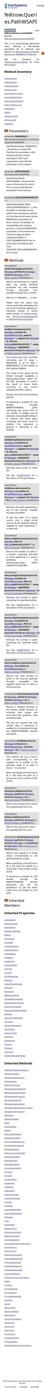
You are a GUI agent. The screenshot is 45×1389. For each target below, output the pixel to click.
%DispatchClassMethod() (15, 1089)
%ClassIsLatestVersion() (14, 1077)
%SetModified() (11, 1160)
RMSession (9, 991)
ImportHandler (10, 965)
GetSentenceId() (11, 116)
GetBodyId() (9, 1190)
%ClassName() (10, 1081)
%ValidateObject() (12, 1164)
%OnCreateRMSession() (14, 1141)
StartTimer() (9, 1326)
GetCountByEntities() (13, 97)
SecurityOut (9, 1029)
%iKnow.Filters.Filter (15, 378)
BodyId (7, 935)
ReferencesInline (11, 995)
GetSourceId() (10, 120)
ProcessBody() (10, 1292)
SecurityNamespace (12, 1025)
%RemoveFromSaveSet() (14, 1153)
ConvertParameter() (12, 1168)
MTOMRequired (11, 976)
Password (8, 987)
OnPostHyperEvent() (13, 1255)
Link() (6, 1221)
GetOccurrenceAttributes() (25, 316)
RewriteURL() (10, 1315)
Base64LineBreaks (12, 931)
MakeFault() (9, 1224)
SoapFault (8, 1036)
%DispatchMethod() (12, 1100)
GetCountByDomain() (13, 93)
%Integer (8, 271)
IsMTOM (8, 969)
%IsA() (7, 1123)
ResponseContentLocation (15, 1010)
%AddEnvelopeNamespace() (16, 1070)
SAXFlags (8, 1014)
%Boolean (31, 350)
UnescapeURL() (11, 1341)
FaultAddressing (11, 950)
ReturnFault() (10, 1307)
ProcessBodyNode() (12, 1296)
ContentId (8, 942)
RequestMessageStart (13, 999)
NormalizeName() (12, 1240)
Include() (8, 1202)
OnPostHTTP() (10, 1251)
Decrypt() (8, 1172)
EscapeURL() (9, 1183)
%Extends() (9, 1115)
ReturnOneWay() (11, 1311)
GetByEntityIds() (11, 86)
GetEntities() (9, 108)
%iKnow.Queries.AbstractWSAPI (19, 38)
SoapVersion (9, 1040)
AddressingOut (10, 923)
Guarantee (23, 1387)
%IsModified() (10, 1126)
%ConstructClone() (12, 1085)
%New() (7, 1130)
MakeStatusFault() (12, 1236)
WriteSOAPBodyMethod (14, 1055)
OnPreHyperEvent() (12, 1262)
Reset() (7, 1304)
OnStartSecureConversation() (16, 1277)
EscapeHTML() (10, 1179)
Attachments (9, 927)
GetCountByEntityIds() (14, 101)
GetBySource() (10, 90)
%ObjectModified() (12, 1138)
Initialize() (8, 1206)
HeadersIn (8, 957)
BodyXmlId (9, 938)
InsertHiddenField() (12, 1209)
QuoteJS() (8, 1300)
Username (8, 1052)
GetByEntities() (10, 82)
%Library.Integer (12, 547)
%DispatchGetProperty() (14, 1096)
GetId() (7, 112)
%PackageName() (11, 1149)
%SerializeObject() (12, 1157)
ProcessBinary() (11, 1289)
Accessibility (34, 1387)
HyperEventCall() (11, 1194)
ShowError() (9, 1322)
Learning (40, 6)
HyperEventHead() (12, 1198)
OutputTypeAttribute (13, 984)
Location (8, 972)
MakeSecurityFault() (13, 1232)
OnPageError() (10, 1247)
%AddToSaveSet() (11, 1074)
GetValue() (8, 123)
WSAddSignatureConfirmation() (18, 1345)
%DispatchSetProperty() (14, 1111)
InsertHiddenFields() (13, 1213)
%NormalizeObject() (13, 1134)
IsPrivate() (8, 1217)
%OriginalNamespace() (14, 1145)
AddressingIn (10, 920)
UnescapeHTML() (11, 1338)
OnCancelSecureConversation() (17, 1243)
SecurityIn (8, 1021)
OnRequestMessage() (13, 1270)
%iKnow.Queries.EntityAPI (20, 319)
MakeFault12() (10, 1228)
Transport (8, 1048)
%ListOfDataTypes (13, 335)
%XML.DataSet (11, 277)
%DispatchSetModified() (14, 1104)
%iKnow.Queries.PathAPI (27, 51)
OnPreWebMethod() (13, 1266)
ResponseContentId (12, 1006)
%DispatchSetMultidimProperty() (18, 1108)
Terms (14, 1387)
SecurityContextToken (13, 1018)
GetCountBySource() (13, 105)
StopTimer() (9, 1330)
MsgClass (8, 980)
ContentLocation (11, 946)
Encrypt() (8, 1175)
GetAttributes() (10, 78)
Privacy (7, 1387)
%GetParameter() (11, 1119)
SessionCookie (10, 1033)
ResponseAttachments (14, 1003)
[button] (6, 131)
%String (8, 344)
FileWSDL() (9, 1187)
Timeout (8, 1044)
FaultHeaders (10, 954)
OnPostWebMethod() (13, 1258)
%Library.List (30, 846)
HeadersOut (9, 961)
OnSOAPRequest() (12, 1273)
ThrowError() (10, 1334)
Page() (7, 1281)
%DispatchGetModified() (14, 1092)
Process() (8, 1285)
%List (26, 858)
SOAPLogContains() (12, 1319)
